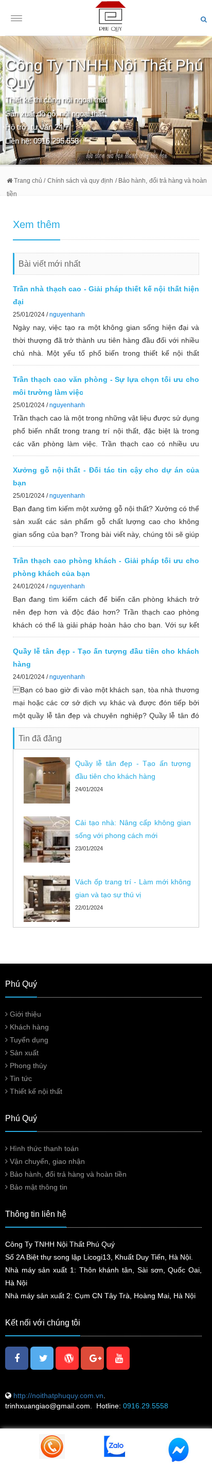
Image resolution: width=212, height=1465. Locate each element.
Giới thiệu (24, 1014)
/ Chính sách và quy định (77, 180)
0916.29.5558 (145, 1406)
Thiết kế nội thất (35, 1091)
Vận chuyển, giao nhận (46, 1161)
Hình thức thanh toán (43, 1148)
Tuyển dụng (28, 1040)
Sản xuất (23, 1053)
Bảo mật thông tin (37, 1187)
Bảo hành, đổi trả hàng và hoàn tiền (67, 1174)
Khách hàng (28, 1027)
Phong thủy (27, 1065)
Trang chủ (27, 180)
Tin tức (20, 1078)
